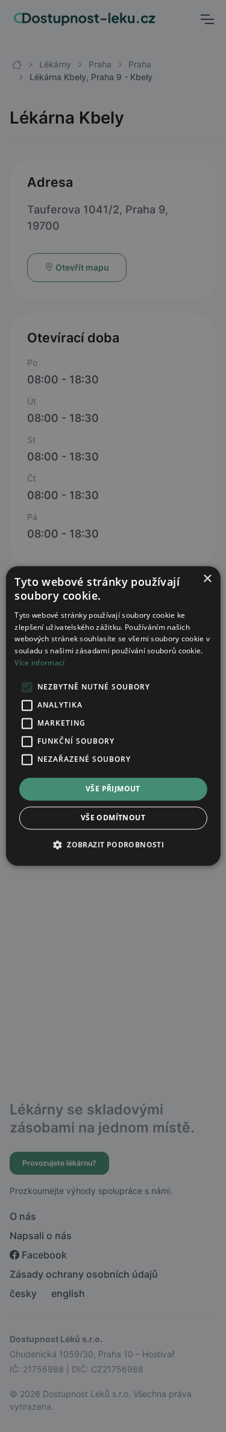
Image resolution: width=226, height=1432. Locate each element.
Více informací (39, 663)
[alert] (113, 716)
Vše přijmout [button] (113, 789)
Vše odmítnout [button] (113, 818)
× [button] (207, 578)
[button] (113, 845)
